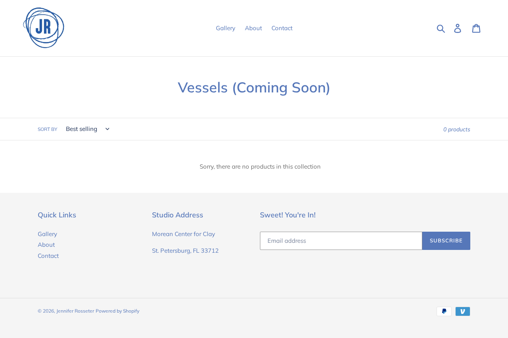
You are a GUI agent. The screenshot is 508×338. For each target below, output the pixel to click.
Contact (48, 255)
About (46, 244)
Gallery (47, 234)
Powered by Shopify (117, 311)
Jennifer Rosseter (75, 311)
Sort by (47, 129)
